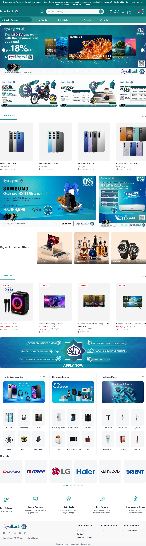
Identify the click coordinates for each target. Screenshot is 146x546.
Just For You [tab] (7, 275)
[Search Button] (101, 11)
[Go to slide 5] (69, 485)
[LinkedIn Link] (4, 533)
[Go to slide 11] (78, 485)
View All (143, 117)
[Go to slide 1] (63, 485)
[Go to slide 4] (67, 485)
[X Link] (25, 533)
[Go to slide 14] (82, 485)
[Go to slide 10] (77, 485)
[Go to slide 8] (74, 485)
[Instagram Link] (15, 533)
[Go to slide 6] (71, 485)
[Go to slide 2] (64, 485)
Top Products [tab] (8, 115)
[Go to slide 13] (81, 485)
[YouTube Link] (20, 533)
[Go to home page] (42, 11)
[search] (72, 11)
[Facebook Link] (9, 533)
